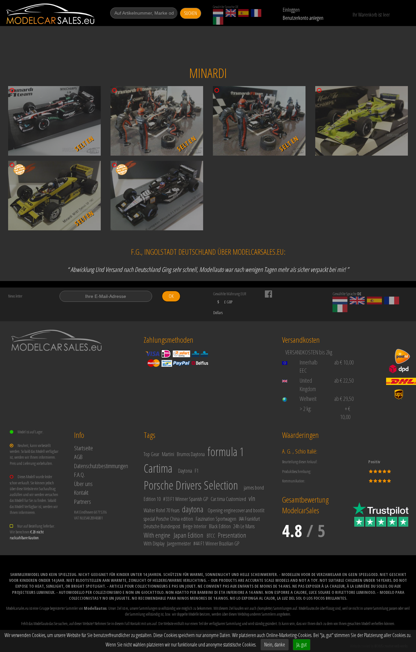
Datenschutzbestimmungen (101, 465)
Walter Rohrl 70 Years (161, 510)
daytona (192, 509)
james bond (254, 487)
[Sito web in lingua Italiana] (218, 21)
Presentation (232, 535)
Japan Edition (188, 535)
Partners (82, 501)
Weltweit (308, 399)
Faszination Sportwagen (216, 518)
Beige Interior (194, 526)
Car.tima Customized (228, 499)
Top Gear (151, 454)
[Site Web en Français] (256, 13)
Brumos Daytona (191, 454)
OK (171, 296)
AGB (78, 456)
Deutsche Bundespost (162, 526)
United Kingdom (308, 385)
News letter (15, 296)
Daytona (185, 470)
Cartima (158, 468)
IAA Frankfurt (249, 518)
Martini (168, 454)
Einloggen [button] (291, 9)
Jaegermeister (179, 543)
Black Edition (220, 526)
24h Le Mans (243, 526)
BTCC (211, 535)
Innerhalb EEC (309, 366)
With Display (154, 543)
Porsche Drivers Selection (191, 485)
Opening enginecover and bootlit (236, 510)
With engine (157, 535)
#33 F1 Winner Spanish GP (185, 499)
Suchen (190, 13)
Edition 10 (152, 499)
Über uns (83, 483)
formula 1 (225, 452)
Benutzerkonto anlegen (303, 17)
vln (252, 498)
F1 (197, 470)
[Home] (50, 14)
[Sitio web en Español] (243, 13)
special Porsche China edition (168, 518)
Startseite (83, 447)
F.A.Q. (79, 474)
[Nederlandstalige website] (218, 13)
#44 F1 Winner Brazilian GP (216, 543)
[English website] (231, 13)
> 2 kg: (305, 409)
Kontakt (81, 492)
